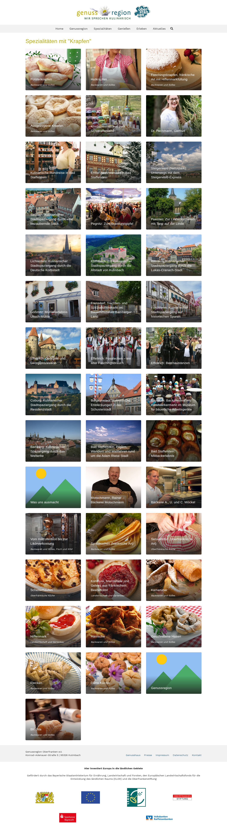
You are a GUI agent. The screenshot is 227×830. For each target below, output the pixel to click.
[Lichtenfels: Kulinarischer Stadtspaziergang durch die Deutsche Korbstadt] (53, 255)
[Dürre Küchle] (113, 673)
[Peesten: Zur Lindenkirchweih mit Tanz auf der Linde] (174, 209)
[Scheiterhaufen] (53, 580)
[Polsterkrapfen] (53, 69)
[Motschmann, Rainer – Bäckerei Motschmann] (113, 487)
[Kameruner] (174, 580)
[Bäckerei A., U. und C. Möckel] (174, 487)
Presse (148, 755)
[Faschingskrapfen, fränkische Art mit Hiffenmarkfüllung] (174, 69)
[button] (172, 28)
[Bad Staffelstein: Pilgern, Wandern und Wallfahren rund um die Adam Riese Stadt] (113, 441)
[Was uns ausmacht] (53, 487)
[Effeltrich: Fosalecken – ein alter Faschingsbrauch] (113, 348)
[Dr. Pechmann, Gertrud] (174, 116)
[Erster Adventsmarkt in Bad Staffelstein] (113, 162)
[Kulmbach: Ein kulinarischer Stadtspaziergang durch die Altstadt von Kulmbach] (113, 255)
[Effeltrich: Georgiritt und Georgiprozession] (53, 348)
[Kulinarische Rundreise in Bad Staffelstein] (53, 162)
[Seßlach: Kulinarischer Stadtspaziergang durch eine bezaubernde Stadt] (53, 209)
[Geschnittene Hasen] (174, 626)
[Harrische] (113, 626)
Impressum (162, 755)
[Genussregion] (174, 673)
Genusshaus (133, 755)
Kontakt (197, 755)
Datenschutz (180, 755)
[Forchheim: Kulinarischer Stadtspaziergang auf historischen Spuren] (174, 301)
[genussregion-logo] (113, 12)
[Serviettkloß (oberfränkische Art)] (174, 534)
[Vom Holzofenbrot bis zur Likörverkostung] (53, 534)
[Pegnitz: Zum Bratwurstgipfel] (113, 209)
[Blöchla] (53, 719)
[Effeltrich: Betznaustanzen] (174, 348)
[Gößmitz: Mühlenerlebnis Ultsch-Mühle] (53, 301)
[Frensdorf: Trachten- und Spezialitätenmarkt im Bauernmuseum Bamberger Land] (113, 301)
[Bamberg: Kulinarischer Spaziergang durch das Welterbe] (53, 441)
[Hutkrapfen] (113, 69)
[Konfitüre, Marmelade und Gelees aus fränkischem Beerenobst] (113, 580)
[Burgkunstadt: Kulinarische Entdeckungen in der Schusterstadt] (113, 394)
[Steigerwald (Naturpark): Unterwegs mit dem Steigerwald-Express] (174, 162)
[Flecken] (53, 673)
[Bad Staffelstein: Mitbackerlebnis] (174, 441)
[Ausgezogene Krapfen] (53, 116)
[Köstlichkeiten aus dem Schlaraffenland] (113, 116)
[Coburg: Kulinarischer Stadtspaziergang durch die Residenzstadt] (53, 394)
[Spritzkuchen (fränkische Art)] (113, 534)
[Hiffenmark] (53, 626)
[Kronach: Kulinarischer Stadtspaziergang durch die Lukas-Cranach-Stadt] (174, 255)
